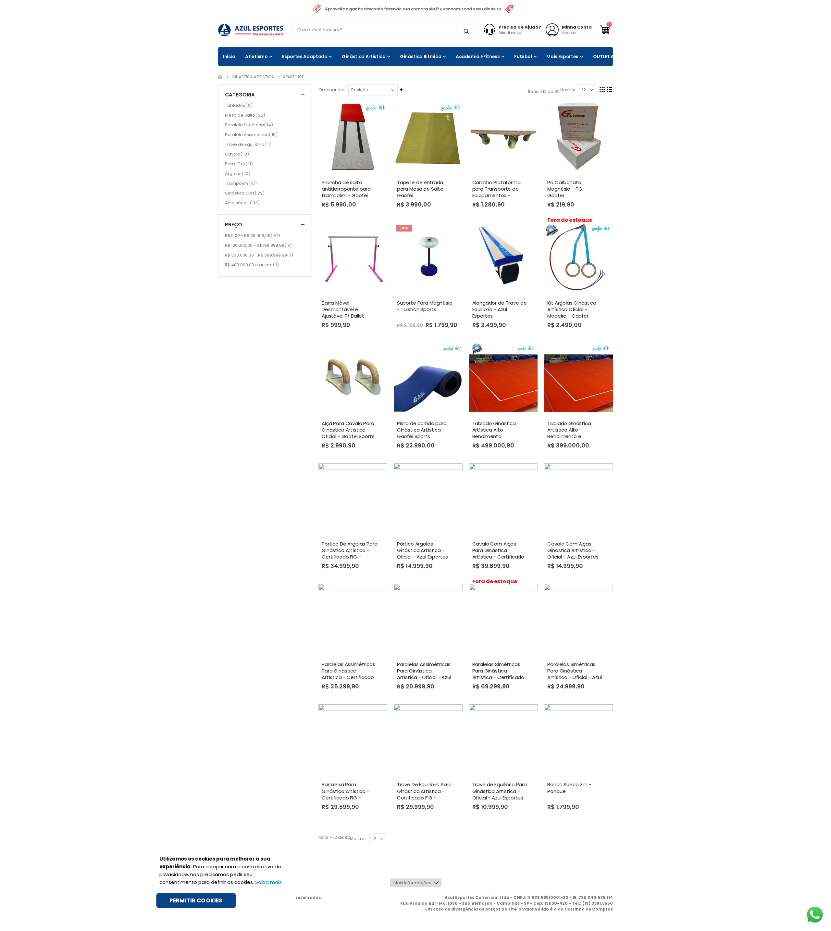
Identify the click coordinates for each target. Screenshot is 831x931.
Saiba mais (268, 882)
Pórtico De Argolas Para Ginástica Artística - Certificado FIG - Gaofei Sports (350, 551)
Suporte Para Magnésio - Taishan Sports (425, 306)
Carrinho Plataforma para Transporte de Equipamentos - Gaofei (496, 189)
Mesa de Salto (246, 115)
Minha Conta (577, 27)
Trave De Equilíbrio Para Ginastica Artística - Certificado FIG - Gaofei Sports (424, 791)
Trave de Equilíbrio (249, 144)
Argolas (238, 173)
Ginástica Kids (245, 193)
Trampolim (241, 183)
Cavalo (238, 154)
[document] (222, 881)
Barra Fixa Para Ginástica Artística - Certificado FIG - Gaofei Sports (345, 791)
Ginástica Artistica (253, 77)
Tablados (239, 105)
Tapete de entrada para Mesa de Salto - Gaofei (422, 189)
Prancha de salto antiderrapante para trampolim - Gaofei (346, 189)
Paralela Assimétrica (252, 134)
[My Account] (491, 29)
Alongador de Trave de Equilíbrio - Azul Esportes (499, 310)
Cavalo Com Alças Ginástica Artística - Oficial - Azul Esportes (573, 550)
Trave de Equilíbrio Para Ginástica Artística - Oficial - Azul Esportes (499, 791)
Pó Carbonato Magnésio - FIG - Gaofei (566, 189)
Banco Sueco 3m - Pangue (569, 787)
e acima (252, 264)
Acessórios (243, 202)
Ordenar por (331, 90)
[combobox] (384, 30)
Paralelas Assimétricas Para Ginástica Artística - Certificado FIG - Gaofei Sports (348, 671)
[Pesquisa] (466, 31)
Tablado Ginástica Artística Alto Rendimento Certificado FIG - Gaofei (494, 430)
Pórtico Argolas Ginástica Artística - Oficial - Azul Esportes (422, 550)
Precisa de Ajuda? (520, 27)
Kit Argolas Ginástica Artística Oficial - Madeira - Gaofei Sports (571, 310)
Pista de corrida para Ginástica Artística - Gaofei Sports (422, 430)
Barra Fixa (239, 163)
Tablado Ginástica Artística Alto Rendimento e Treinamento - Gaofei (573, 430)
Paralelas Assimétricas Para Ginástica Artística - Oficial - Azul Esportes (424, 671)
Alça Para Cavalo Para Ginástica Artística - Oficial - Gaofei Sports (348, 430)
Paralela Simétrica (250, 124)
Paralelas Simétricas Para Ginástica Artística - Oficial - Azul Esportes (574, 671)
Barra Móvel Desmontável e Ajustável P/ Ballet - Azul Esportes (345, 310)
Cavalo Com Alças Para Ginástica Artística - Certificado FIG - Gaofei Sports (498, 551)
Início (220, 77)
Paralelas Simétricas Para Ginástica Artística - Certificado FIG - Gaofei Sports (498, 671)
